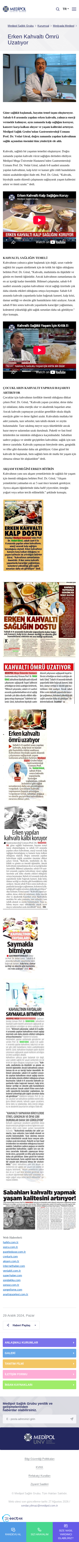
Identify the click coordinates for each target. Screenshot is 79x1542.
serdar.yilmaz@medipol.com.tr (39, 1505)
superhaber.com (12, 1275)
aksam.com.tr (11, 1261)
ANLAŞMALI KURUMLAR (21, 1342)
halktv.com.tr (11, 1242)
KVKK (39, 1467)
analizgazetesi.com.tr (15, 1294)
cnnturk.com (10, 1256)
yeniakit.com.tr (12, 1270)
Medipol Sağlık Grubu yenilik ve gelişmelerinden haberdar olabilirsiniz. (28, 1407)
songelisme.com (12, 1289)
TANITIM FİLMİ (14, 1363)
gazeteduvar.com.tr (14, 1252)
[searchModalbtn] (56, 8)
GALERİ (10, 1353)
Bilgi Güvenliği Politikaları (40, 1458)
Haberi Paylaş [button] (21, 1325)
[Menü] (74, 9)
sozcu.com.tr (10, 1247)
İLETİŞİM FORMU (16, 1374)
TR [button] (65, 9)
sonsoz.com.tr (11, 1285)
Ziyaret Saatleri (39, 1484)
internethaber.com (14, 1266)
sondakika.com (12, 1280)
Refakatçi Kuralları (39, 1475)
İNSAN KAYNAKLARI (19, 1384)
